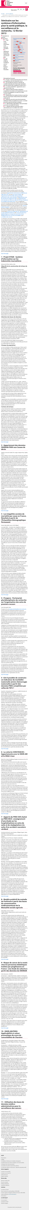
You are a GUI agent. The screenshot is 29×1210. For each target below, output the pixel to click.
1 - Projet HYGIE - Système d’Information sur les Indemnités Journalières (6, 44)
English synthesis (4, 1176)
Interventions (5, 38)
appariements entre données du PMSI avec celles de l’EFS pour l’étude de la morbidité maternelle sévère (14, 200)
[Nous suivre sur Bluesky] (21, 9)
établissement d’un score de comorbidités (11, 215)
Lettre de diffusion (8, 1194)
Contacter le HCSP (4, 1201)
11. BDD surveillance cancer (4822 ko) (18, 60)
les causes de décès (17, 194)
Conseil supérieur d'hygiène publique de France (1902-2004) (13, 1192)
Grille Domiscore (4, 1174)
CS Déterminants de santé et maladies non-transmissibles (12, 1162)
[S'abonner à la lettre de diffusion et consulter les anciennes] (26, 9)
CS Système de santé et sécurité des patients (10, 1165)
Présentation (3, 1157)
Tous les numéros (4, 1182)
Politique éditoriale (5, 1183)
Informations (3, 1195)
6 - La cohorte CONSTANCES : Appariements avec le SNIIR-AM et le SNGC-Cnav (14, 87)
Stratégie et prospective (17, 71)
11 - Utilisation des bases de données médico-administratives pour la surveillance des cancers (13, 107)
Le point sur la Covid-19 (6, 1173)
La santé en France (5, 1189)
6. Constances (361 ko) (18, 49)
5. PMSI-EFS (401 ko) (18, 47)
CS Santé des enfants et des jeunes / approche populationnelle (13, 1167)
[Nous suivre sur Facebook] (24, 9)
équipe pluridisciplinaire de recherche (17, 609)
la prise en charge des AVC (13, 211)
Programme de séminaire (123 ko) (18, 39)
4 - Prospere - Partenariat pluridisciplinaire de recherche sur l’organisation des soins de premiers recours (15, 80)
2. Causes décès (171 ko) (19, 42)
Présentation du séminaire (5, 36)
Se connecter (4, 1200)
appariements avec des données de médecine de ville (14, 198)
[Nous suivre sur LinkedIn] (18, 9)
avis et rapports (9, 13)
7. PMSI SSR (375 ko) (18, 50)
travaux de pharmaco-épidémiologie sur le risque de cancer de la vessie (14, 213)
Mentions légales (4, 1203)
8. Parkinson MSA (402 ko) (19, 52)
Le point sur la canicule (5, 1171)
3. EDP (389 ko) (17, 44)
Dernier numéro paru (5, 1180)
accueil (2, 13)
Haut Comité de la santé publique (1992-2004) (10, 1191)
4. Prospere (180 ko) (18, 46)
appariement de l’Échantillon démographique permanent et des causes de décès (12, 196)
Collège (2, 1159)
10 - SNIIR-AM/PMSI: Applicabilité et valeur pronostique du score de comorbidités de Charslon (15, 104)
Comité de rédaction (5, 1185)
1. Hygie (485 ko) (17, 41)
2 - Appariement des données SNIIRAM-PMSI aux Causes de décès (6, 53)
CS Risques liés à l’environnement (7, 1164)
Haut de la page (4, 253)
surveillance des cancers (6, 217)
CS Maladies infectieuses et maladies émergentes (11, 1161)
